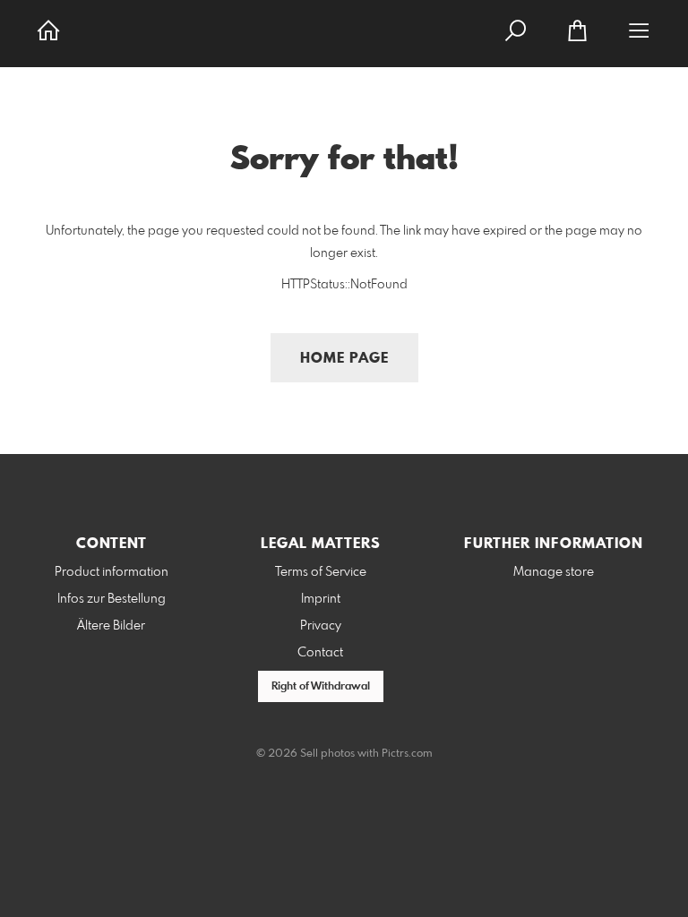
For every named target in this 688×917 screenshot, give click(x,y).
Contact (320, 653)
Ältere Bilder (111, 626)
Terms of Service (320, 572)
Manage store (553, 572)
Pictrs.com (407, 754)
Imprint (320, 599)
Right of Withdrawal (320, 686)
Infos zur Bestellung (111, 599)
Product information (111, 572)
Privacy (320, 626)
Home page (344, 358)
